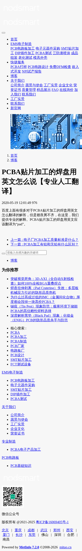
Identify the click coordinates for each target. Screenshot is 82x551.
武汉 (43, 530)
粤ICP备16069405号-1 (52, 522)
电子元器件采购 (48, 48)
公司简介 (17, 85)
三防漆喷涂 (61, 53)
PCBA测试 (43, 53)
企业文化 (66, 85)
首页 (13, 39)
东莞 (31, 535)
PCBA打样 (18, 67)
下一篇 (44, 244)
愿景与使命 (34, 85)
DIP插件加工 (25, 53)
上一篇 (44, 240)
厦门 (6, 535)
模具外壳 (40, 57)
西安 (69, 530)
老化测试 (25, 57)
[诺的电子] (41, 16)
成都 (31, 530)
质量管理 (29, 90)
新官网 (15, 108)
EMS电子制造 (21, 44)
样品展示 (44, 90)
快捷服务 (17, 62)
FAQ (55, 90)
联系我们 (29, 94)
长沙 (19, 535)
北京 (5, 530)
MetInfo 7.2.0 (29, 547)
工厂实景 (51, 85)
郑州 (56, 530)
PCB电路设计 (38, 67)
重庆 (18, 530)
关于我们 (17, 80)
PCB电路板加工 (22, 48)
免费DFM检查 (60, 67)
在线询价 (66, 90)
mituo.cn (65, 547)
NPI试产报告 (32, 71)
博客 (13, 76)
